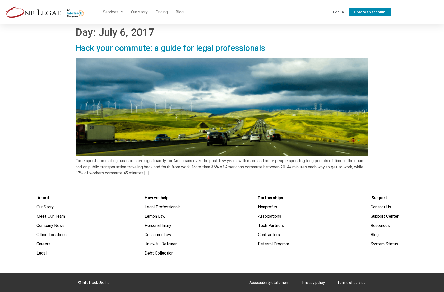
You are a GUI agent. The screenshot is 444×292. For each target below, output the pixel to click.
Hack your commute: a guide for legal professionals (171, 48)
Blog (179, 11)
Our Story (45, 207)
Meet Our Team (51, 216)
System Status (384, 243)
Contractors (269, 234)
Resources (380, 225)
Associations (269, 216)
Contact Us (381, 207)
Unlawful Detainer (161, 243)
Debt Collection (159, 253)
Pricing (161, 11)
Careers (44, 243)
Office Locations (52, 234)
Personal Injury (158, 225)
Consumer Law (158, 234)
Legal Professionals (163, 207)
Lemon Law (155, 216)
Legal (42, 253)
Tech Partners (271, 225)
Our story (139, 11)
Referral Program (273, 243)
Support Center (385, 216)
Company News (51, 225)
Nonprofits (268, 207)
